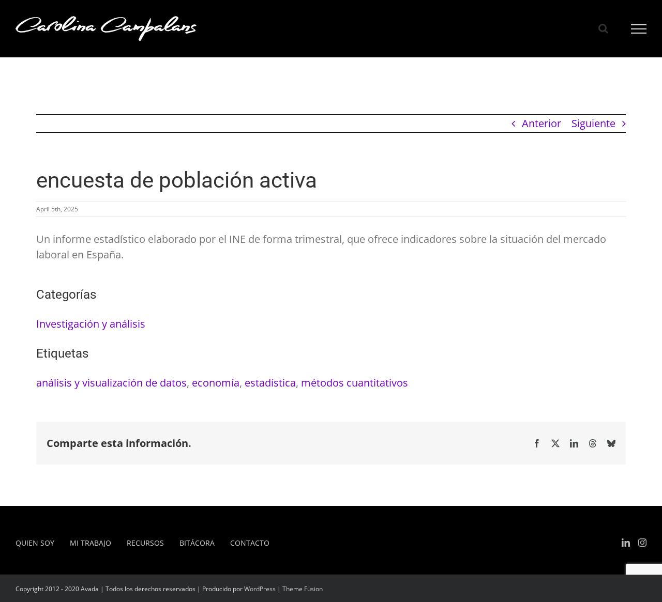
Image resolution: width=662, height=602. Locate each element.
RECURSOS (145, 543)
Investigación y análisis (90, 324)
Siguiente (593, 123)
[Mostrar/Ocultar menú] (639, 29)
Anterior (541, 123)
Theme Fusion (302, 588)
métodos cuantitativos (354, 383)
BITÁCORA (197, 543)
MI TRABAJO (90, 543)
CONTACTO (249, 543)
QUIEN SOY (35, 543)
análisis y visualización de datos (111, 383)
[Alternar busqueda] (603, 28)
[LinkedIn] (626, 542)
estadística (270, 383)
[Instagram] (642, 542)
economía (215, 383)
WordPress (260, 588)
